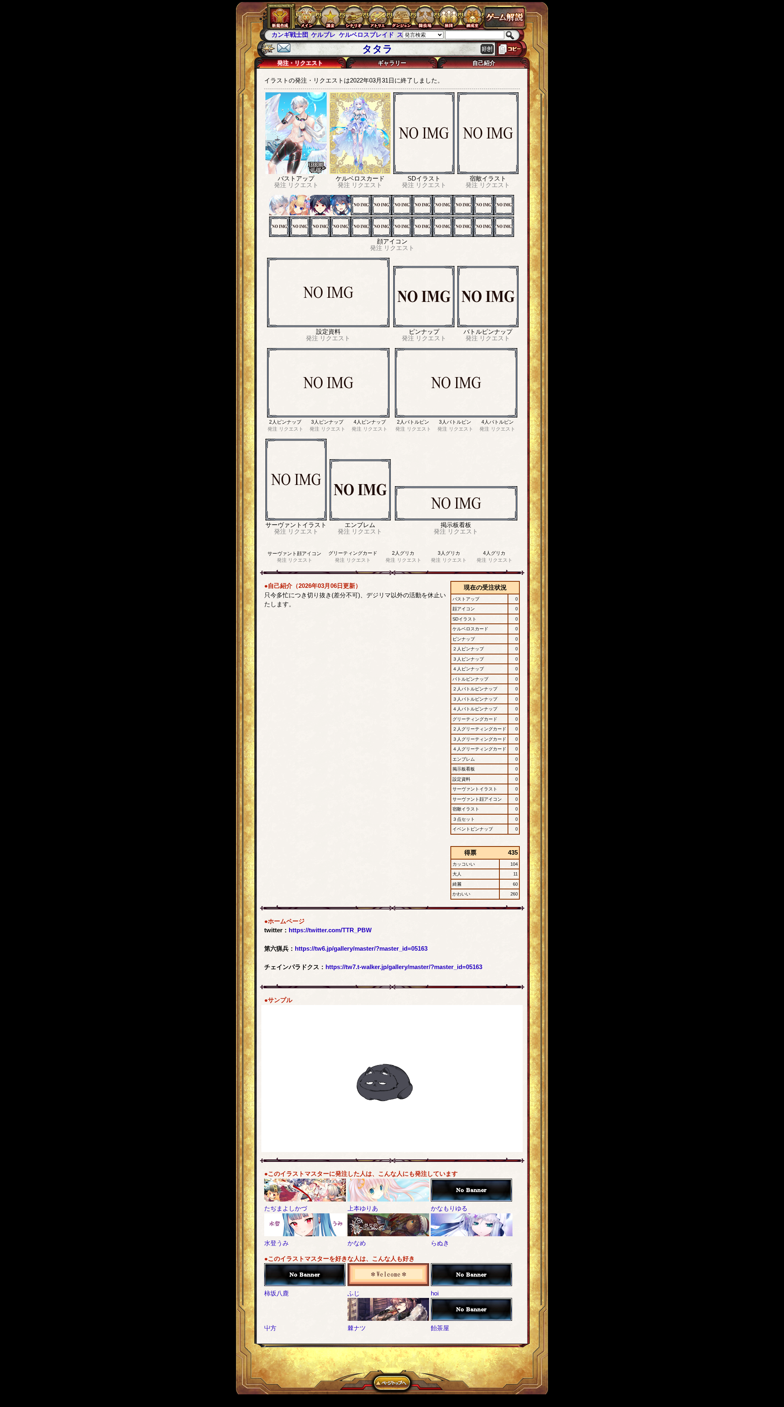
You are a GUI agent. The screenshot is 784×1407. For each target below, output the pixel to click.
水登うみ (276, 1243)
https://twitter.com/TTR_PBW (330, 930)
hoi (435, 1293)
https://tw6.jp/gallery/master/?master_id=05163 (361, 948)
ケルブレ (284, 34)
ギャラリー (392, 63)
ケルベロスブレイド (326, 34)
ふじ (353, 1293)
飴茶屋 (440, 1327)
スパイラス (372, 34)
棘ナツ (356, 1327)
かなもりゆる (449, 1208)
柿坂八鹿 (276, 1293)
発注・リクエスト (300, 63)
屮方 (270, 1327)
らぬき (440, 1243)
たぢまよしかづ (285, 1208)
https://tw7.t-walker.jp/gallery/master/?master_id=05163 (403, 966)
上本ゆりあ (362, 1208)
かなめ (356, 1243)
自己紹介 (483, 63)
